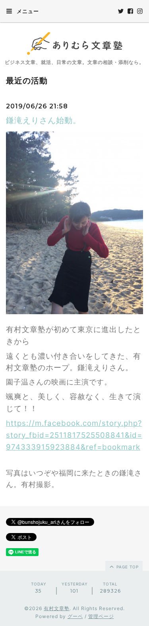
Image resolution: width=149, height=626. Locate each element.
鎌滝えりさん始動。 (43, 120)
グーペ (75, 616)
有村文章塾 (57, 608)
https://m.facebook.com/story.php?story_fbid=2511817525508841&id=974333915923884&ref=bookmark (74, 435)
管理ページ (101, 616)
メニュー (27, 11)
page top (127, 566)
